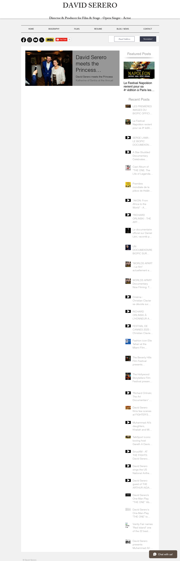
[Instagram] (29, 39)
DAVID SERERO (90, 7)
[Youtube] (35, 39)
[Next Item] (150, 70)
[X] (41, 39)
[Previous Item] (128, 70)
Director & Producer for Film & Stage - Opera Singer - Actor (90, 18)
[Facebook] (23, 39)
